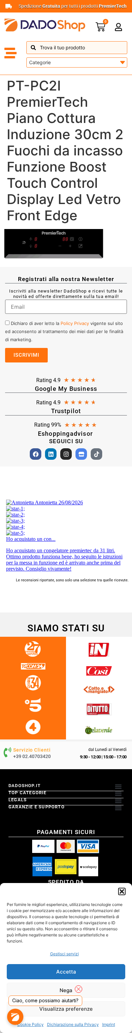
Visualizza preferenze (66, 1009)
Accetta (66, 971)
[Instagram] (66, 454)
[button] (121, 891)
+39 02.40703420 (32, 756)
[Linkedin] (51, 454)
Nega (66, 990)
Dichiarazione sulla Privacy (73, 1024)
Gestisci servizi (64, 953)
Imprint (108, 1024)
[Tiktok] (96, 454)
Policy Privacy (75, 323)
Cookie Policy (30, 1024)
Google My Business (66, 388)
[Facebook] (35, 454)
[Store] (81, 454)
